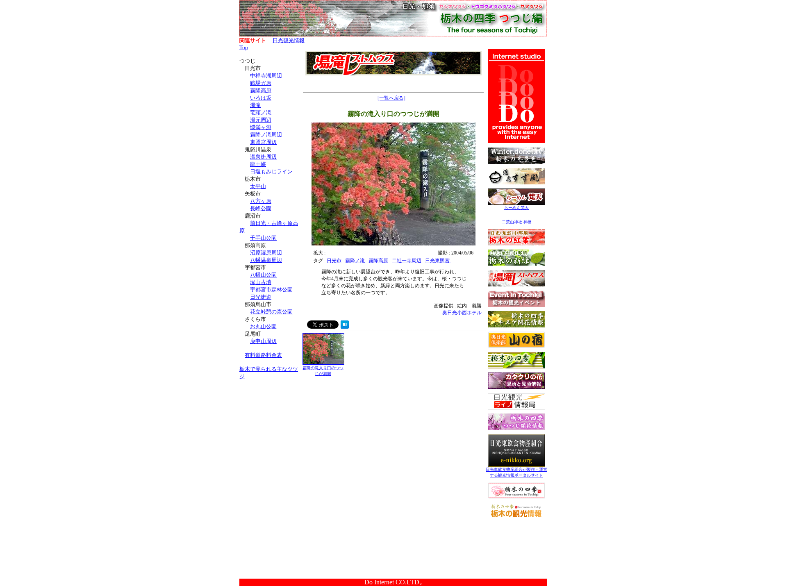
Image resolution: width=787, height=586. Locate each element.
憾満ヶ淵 (260, 127)
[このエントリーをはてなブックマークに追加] (345, 326)
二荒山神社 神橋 (517, 222)
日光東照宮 (438, 260)
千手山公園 (263, 238)
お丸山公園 (263, 326)
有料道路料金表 (263, 355)
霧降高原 (260, 90)
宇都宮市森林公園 (271, 289)
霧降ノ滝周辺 (266, 135)
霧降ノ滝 (355, 260)
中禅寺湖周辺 (266, 76)
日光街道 (260, 297)
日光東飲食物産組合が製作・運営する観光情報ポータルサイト (516, 472)
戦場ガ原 (260, 83)
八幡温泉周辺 (266, 260)
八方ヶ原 (260, 201)
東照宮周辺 (263, 142)
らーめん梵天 (516, 207)
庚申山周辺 (263, 341)
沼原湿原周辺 (266, 253)
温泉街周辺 (263, 157)
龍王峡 (258, 164)
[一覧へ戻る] (391, 98)
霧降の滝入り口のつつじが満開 (323, 371)
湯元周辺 (260, 120)
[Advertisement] (270, 437)
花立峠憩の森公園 (271, 312)
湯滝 (255, 105)
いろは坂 (260, 98)
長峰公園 (260, 208)
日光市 (334, 260)
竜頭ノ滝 (260, 112)
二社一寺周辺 (406, 260)
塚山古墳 (260, 282)
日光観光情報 (289, 40)
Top (243, 47)
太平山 (258, 186)
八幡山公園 (263, 275)
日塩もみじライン (271, 171)
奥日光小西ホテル (462, 313)
